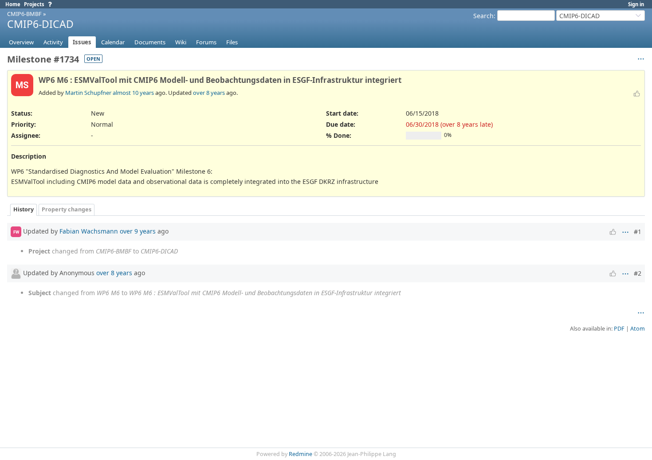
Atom (637, 328)
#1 (637, 231)
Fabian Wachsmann (88, 231)
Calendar (113, 42)
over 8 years (209, 93)
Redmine (300, 454)
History (23, 209)
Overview (21, 42)
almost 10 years (133, 93)
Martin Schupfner (88, 93)
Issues (82, 42)
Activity (53, 42)
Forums (206, 42)
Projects (34, 4)
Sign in (636, 4)
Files (232, 42)
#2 (637, 273)
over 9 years (138, 231)
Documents (149, 42)
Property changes (66, 209)
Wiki (180, 42)
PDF (619, 328)
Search (483, 16)
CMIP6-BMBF (24, 14)
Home (12, 4)
